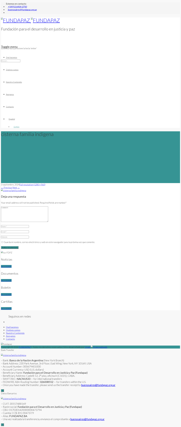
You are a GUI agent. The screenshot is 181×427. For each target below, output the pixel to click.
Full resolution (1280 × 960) (32, 184)
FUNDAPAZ (25, 347)
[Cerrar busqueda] (2, 73)
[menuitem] (93, 119)
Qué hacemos (11, 57)
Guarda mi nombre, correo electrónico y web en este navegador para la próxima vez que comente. (49, 242)
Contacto (10, 107)
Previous (6, 187)
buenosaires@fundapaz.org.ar (87, 419)
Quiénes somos (12, 70)
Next (16, 187)
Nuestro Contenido (14, 82)
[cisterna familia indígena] (13, 190)
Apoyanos (10, 94)
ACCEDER (6, 266)
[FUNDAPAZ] (30, 20)
